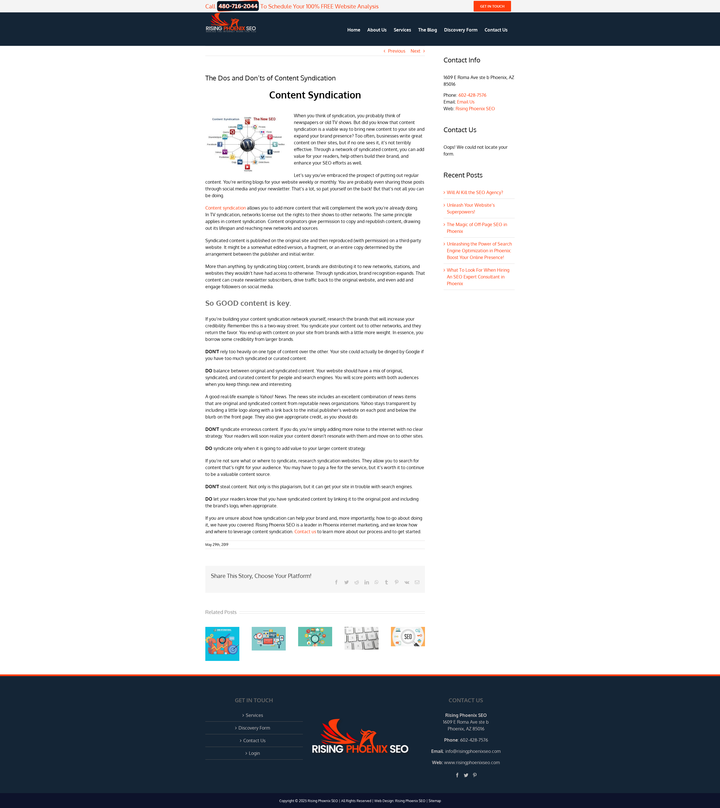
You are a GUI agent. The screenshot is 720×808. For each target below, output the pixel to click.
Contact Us (254, 740)
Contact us (305, 531)
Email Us (465, 102)
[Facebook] (457, 775)
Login (254, 753)
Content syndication (225, 208)
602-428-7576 (472, 95)
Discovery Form (254, 728)
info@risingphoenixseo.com (473, 751)
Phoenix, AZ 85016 (466, 729)
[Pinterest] (474, 775)
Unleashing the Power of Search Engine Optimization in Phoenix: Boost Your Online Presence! (479, 250)
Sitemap (435, 801)
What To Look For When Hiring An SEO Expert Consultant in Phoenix (478, 276)
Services (254, 715)
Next (415, 51)
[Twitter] (466, 775)
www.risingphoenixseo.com (472, 762)
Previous (396, 51)
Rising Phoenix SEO (475, 108)
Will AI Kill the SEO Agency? (475, 192)
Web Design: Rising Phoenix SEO (400, 801)
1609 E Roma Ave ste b (466, 722)
